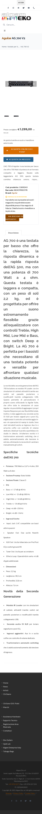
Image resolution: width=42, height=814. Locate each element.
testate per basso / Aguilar (14, 47)
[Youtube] (28, 7)
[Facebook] (8, 7)
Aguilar (6, 38)
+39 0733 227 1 (14, 784)
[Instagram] (13, 7)
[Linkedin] (18, 7)
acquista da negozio (20, 159)
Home (4, 47)
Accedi (21, 2)
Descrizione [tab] (13, 233)
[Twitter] (23, 7)
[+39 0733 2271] (33, 7)
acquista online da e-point (22, 150)
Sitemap (9, 793)
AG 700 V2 (25, 47)
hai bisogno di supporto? (14, 217)
